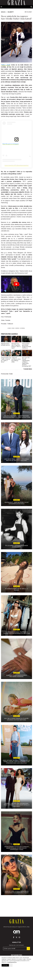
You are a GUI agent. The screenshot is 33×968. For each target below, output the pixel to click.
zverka (23, 328)
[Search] (31, 7)
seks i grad (11, 328)
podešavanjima (12, 962)
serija (17, 328)
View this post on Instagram (10, 144)
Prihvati (5, 965)
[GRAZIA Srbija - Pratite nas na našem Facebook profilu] (13, 937)
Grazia (3, 12)
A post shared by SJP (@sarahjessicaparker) (17, 165)
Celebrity (11, 12)
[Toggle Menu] (1, 7)
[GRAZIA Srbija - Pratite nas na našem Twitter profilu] (16, 937)
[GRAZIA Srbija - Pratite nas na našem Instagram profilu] (19, 937)
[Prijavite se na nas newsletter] (28, 948)
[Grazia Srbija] (16, 921)
